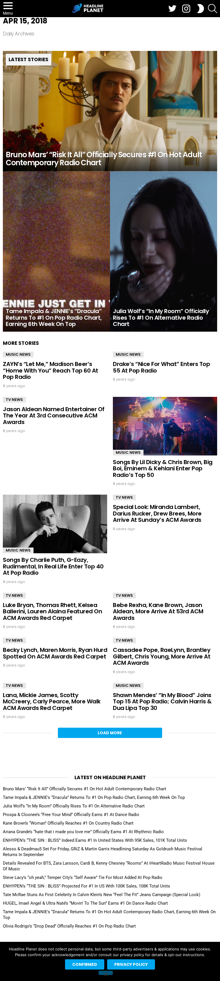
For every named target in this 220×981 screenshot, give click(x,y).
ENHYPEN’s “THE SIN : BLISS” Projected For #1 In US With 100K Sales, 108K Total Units (86, 886)
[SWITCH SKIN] (200, 8)
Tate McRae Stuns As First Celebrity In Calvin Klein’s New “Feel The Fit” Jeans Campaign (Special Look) (101, 894)
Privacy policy (131, 964)
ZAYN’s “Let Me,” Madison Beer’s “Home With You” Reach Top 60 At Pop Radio (50, 370)
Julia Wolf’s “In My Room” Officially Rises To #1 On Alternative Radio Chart (74, 806)
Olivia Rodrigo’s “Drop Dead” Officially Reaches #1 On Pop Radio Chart (69, 926)
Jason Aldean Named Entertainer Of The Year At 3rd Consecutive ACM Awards (54, 415)
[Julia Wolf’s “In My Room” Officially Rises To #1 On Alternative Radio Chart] (163, 251)
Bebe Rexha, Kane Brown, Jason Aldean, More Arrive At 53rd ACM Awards (158, 611)
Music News (18, 354)
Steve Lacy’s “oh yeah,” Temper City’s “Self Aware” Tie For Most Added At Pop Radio (82, 877)
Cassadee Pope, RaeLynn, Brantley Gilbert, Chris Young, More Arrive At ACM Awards (161, 656)
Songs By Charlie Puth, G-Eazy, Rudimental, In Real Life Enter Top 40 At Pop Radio (53, 566)
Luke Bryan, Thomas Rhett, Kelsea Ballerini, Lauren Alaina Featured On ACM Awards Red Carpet (52, 611)
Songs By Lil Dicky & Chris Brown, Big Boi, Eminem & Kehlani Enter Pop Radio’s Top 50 (163, 468)
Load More (110, 733)
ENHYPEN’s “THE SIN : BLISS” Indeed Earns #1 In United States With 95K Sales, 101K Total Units (95, 840)
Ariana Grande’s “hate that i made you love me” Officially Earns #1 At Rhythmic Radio (83, 831)
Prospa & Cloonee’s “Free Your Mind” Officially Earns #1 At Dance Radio (71, 814)
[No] (106, 973)
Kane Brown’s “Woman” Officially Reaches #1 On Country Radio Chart (68, 823)
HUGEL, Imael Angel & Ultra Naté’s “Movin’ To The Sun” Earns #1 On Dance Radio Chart (85, 903)
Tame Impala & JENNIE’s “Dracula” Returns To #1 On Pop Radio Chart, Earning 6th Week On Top (94, 797)
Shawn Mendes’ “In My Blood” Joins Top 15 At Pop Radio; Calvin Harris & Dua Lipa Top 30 (162, 701)
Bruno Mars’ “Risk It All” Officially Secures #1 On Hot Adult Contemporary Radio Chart (84, 788)
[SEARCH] (212, 8)
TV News (14, 399)
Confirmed (84, 964)
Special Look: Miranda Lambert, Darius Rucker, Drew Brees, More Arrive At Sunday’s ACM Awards (157, 513)
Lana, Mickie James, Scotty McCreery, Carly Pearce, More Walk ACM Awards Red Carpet (52, 701)
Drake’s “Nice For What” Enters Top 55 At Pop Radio (161, 367)
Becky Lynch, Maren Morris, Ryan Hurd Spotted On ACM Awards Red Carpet (55, 653)
